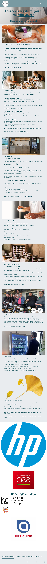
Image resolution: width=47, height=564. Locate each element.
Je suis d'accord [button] (40, 561)
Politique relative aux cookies (8, 558)
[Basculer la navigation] (43, 3)
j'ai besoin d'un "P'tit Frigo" (25, 196)
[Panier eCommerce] (40, 3)
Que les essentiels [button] (31, 561)
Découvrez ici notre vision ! (23, 21)
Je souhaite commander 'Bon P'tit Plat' (12, 67)
